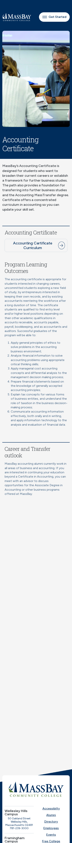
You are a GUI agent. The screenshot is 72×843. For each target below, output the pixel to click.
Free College (51, 841)
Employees (51, 828)
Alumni (51, 815)
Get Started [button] (57, 17)
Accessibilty (51, 808)
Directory (51, 821)
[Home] (36, 789)
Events (51, 834)
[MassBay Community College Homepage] (16, 17)
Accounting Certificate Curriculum (32, 245)
